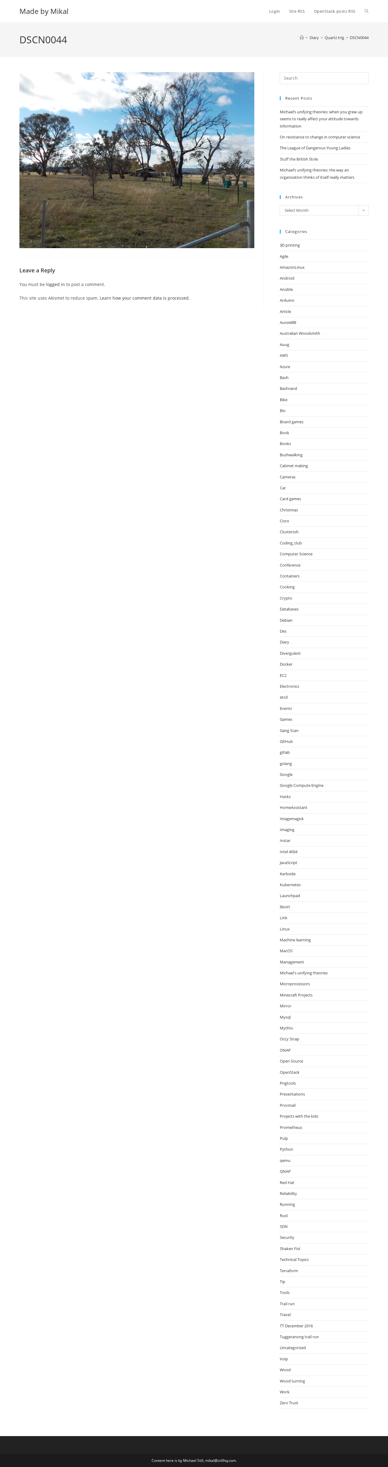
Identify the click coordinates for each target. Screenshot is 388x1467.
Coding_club (291, 543)
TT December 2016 (296, 1326)
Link (283, 917)
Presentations (292, 1094)
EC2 (283, 675)
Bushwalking (291, 454)
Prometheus (291, 1127)
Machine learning (295, 940)
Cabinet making (294, 465)
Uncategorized (293, 1347)
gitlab (285, 752)
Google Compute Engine (301, 785)
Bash (284, 377)
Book (284, 432)
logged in (55, 284)
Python (286, 1149)
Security (287, 1237)
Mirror (285, 1006)
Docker (286, 664)
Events (286, 708)
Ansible (286, 289)
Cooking (287, 587)
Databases (289, 609)
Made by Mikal (44, 11)
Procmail (288, 1105)
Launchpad (290, 895)
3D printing (290, 245)
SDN (284, 1226)
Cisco (284, 521)
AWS (284, 355)
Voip (284, 1359)
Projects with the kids (299, 1116)
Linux (285, 929)
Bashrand (288, 388)
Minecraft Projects (296, 995)
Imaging (287, 829)
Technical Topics (294, 1259)
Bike (283, 399)
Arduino (287, 300)
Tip (282, 1281)
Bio (283, 410)
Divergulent (290, 653)
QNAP (285, 1171)
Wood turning (292, 1381)
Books (285, 443)
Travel (285, 1314)
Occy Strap (289, 1039)
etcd (284, 697)
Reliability (288, 1193)
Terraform (289, 1270)
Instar (285, 840)
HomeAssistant (293, 807)
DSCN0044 (359, 37)
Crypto (286, 598)
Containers (289, 576)
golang (286, 763)
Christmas (289, 510)
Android (287, 278)
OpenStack (289, 1072)
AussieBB (288, 322)
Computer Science (296, 554)
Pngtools (288, 1083)
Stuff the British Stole (299, 159)
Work (284, 1392)
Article (285, 311)
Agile (284, 256)
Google (286, 774)
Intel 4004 (288, 851)
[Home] (302, 37)
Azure (285, 366)
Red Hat (287, 1182)
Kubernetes (290, 884)
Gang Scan (289, 730)
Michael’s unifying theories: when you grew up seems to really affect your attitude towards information (321, 119)
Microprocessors (295, 983)
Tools (284, 1292)
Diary (284, 642)
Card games (290, 498)
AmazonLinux (292, 267)
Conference (290, 565)
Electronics (289, 686)
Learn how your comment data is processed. (145, 298)
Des (283, 631)
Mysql (285, 1017)
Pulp (284, 1138)
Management (292, 962)
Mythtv (286, 1028)
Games (286, 719)
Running (287, 1204)
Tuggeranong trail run (299, 1336)
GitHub (286, 741)
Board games (291, 421)
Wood (285, 1369)
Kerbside (288, 874)
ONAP (285, 1050)
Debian (286, 620)
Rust (284, 1215)
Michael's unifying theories (304, 973)
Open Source (291, 1061)
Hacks (285, 796)
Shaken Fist (290, 1248)
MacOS (286, 950)
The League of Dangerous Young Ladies (315, 148)
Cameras (288, 477)
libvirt (285, 907)
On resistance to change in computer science (320, 137)
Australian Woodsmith (300, 333)
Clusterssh (289, 531)
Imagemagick (292, 818)
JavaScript (288, 862)
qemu (285, 1160)
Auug (284, 344)
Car (283, 488)
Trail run (287, 1303)
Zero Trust (289, 1402)
